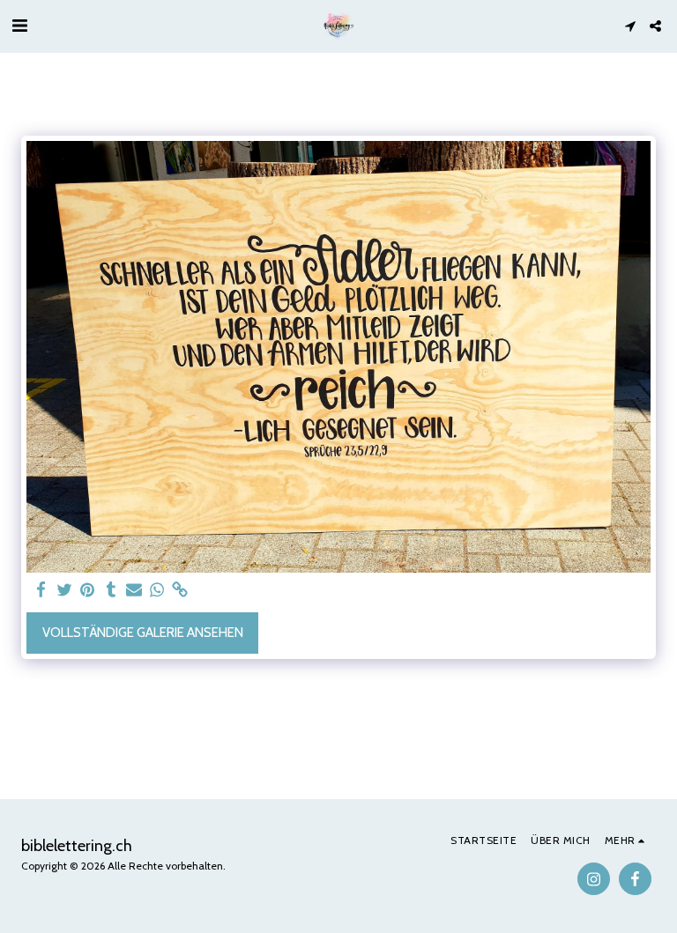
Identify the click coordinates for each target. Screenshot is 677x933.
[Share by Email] (134, 590)
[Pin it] (87, 590)
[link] (180, 590)
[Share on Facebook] (41, 590)
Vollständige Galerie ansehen (142, 633)
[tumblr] (110, 590)
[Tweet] (64, 590)
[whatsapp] (157, 590)
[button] (19, 25)
